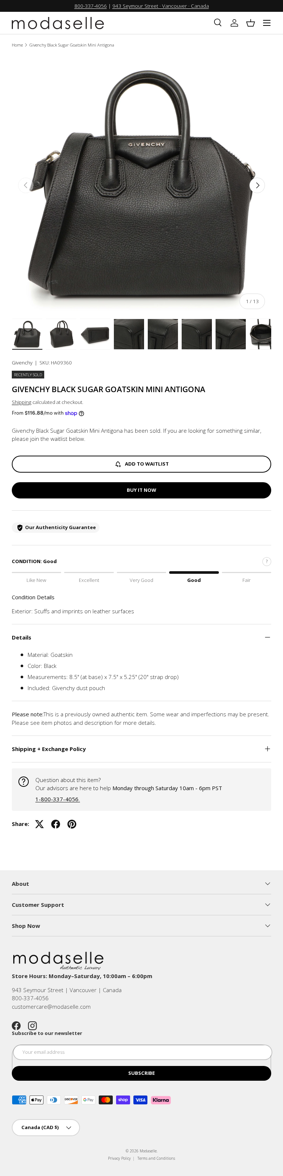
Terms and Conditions (156, 1158)
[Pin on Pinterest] (72, 824)
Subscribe (141, 1073)
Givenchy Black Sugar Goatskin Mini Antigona (71, 45)
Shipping (21, 402)
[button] (250, 23)
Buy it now (141, 490)
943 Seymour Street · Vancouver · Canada (160, 6)
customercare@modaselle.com (51, 1006)
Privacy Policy (119, 1158)
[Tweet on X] (39, 824)
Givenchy (22, 362)
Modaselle (148, 1150)
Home (17, 45)
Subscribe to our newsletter (47, 1033)
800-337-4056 (90, 6)
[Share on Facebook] (56, 824)
